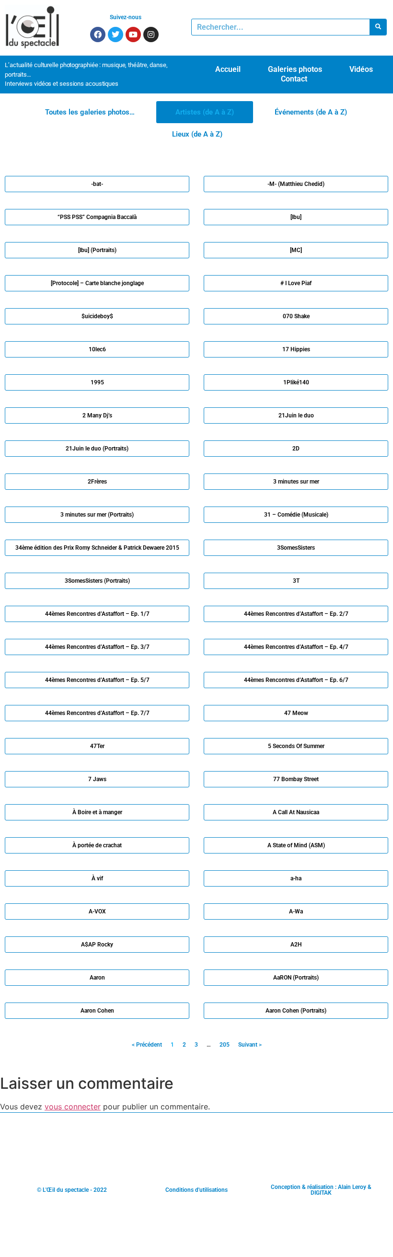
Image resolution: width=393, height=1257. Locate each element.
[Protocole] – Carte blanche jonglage (97, 283)
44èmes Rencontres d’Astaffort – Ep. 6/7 (296, 680)
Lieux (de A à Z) (197, 134)
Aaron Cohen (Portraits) (296, 1010)
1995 (97, 382)
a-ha (295, 878)
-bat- (97, 184)
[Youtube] (133, 34)
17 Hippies (296, 349)
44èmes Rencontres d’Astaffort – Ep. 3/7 (97, 647)
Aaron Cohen (97, 1010)
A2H (296, 944)
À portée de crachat (97, 845)
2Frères (97, 481)
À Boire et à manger (97, 812)
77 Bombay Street (296, 779)
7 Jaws (97, 779)
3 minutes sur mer (296, 481)
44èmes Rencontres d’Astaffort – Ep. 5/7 (97, 680)
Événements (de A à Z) (311, 112)
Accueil (228, 69)
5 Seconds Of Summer (296, 746)
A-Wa (296, 911)
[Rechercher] (378, 27)
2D (296, 448)
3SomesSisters (296, 547)
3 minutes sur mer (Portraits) (97, 514)
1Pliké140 (296, 382)
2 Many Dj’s (97, 415)
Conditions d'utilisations (196, 1190)
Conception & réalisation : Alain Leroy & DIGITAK (321, 1190)
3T (296, 580)
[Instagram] (151, 34)
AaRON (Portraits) (296, 977)
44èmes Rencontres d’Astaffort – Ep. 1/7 (97, 614)
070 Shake (296, 316)
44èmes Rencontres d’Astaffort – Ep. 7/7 (97, 713)
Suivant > (250, 1044)
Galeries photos (295, 69)
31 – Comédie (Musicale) (296, 514)
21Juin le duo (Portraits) (97, 448)
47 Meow (296, 713)
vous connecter (73, 1106)
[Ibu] (295, 217)
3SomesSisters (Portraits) (97, 580)
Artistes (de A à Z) (204, 112)
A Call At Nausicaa (296, 812)
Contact (294, 78)
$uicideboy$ (97, 316)
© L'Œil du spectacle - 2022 (72, 1190)
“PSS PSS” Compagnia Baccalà (97, 217)
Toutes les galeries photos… (90, 112)
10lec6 (97, 349)
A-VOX (97, 911)
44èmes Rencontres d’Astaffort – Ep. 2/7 (296, 614)
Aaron (97, 977)
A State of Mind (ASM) (296, 845)
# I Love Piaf (296, 283)
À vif (97, 878)
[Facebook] (97, 34)
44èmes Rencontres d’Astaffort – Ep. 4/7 (296, 647)
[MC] (296, 250)
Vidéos (361, 69)
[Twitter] (115, 34)
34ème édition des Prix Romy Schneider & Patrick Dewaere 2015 (97, 547)
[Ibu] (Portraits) (97, 250)
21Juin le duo (296, 415)
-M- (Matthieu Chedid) (295, 184)
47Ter (97, 746)
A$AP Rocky (97, 944)
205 (225, 1044)
